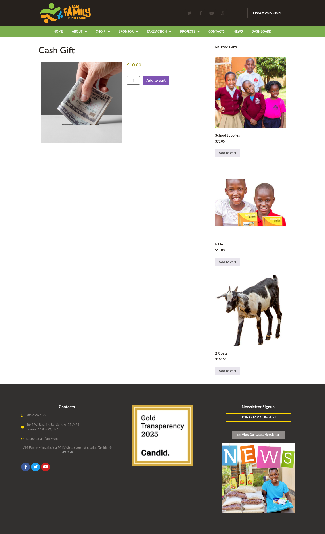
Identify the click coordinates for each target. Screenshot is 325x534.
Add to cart (156, 80)
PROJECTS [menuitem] (187, 31)
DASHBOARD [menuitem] (261, 31)
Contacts (67, 407)
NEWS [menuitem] (238, 31)
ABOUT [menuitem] (77, 31)
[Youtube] (212, 13)
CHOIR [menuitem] (100, 31)
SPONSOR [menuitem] (126, 31)
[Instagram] (223, 13)
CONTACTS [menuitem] (216, 31)
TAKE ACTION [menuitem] (157, 31)
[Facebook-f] (201, 13)
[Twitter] (189, 13)
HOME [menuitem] (58, 31)
